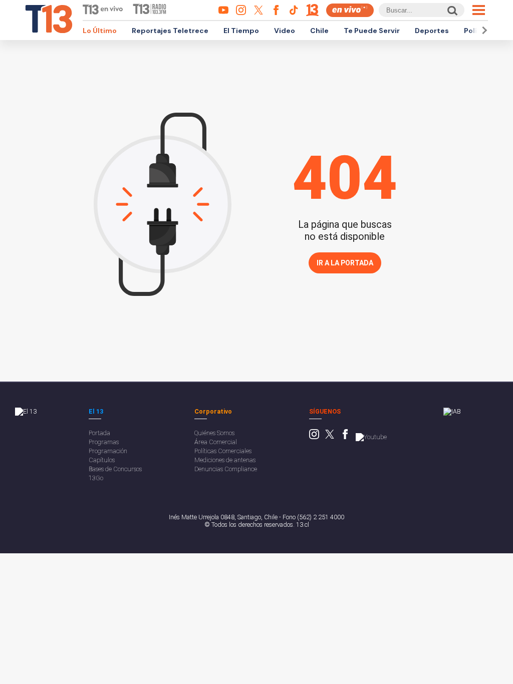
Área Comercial (215, 442)
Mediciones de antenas (224, 460)
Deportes (432, 30)
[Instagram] (314, 437)
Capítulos (102, 460)
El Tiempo (241, 30)
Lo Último (100, 30)
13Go (96, 478)
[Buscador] (451, 10)
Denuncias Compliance (225, 469)
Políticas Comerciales (222, 451)
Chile (319, 30)
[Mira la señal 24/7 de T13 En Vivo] (350, 10)
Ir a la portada (345, 263)
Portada (99, 433)
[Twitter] (330, 437)
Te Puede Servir (372, 30)
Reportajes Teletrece (170, 30)
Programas (104, 442)
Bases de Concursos (115, 469)
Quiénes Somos (214, 433)
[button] (483, 30)
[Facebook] (345, 437)
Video (284, 30)
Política (477, 30)
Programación (108, 451)
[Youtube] (371, 437)
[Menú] (478, 10)
